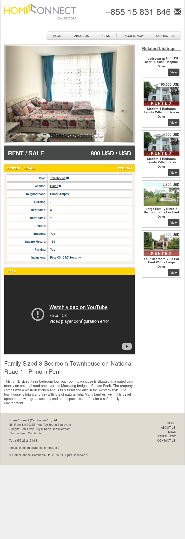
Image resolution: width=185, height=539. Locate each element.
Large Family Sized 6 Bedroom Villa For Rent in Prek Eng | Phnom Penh (161, 213)
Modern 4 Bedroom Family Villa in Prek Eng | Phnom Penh (161, 162)
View (173, 72)
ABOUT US (81, 35)
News (105, 35)
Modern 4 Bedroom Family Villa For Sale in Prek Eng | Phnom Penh (161, 113)
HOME (57, 35)
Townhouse (58, 178)
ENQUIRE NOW (133, 35)
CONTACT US (165, 35)
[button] (14, 94)
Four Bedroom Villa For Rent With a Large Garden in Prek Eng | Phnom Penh (161, 263)
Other (54, 186)
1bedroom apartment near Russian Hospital (161, 60)
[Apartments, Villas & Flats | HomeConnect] (40, 11)
